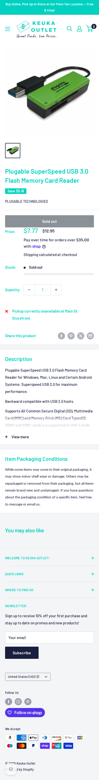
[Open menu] (7, 29)
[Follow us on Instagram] (18, 701)
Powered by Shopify (19, 769)
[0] (90, 29)
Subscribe (22, 652)
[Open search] (69, 28)
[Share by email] (90, 335)
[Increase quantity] (56, 289)
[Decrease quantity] (29, 289)
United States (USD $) (23, 677)
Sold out (49, 221)
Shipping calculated (40, 254)
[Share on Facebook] (61, 335)
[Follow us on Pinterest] (27, 701)
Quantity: (13, 289)
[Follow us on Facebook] (8, 701)
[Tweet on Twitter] (80, 335)
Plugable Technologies (26, 201)
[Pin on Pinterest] (71, 335)
